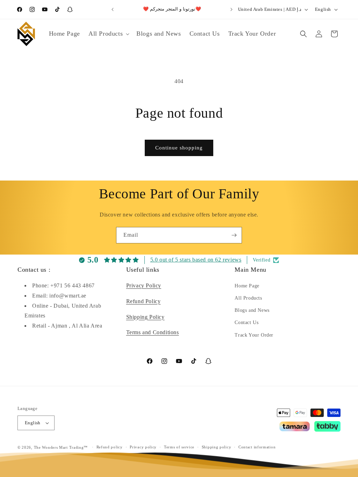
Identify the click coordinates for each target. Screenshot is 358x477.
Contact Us (246, 322)
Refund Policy (143, 301)
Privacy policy (143, 447)
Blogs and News (252, 310)
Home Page (247, 285)
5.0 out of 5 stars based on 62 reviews (196, 260)
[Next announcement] (231, 9)
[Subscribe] (234, 235)
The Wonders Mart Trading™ (61, 447)
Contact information (256, 447)
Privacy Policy (143, 285)
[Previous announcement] (112, 9)
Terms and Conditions (152, 332)
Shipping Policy (145, 317)
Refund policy (109, 447)
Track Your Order (254, 335)
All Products (248, 298)
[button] (108, 33)
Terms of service (179, 447)
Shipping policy (216, 447)
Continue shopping (179, 148)
